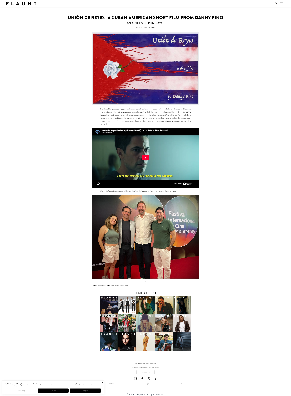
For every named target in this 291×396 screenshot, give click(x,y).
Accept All (85, 391)
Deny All (53, 391)
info (182, 384)
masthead (111, 384)
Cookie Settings (21, 391)
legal (147, 384)
